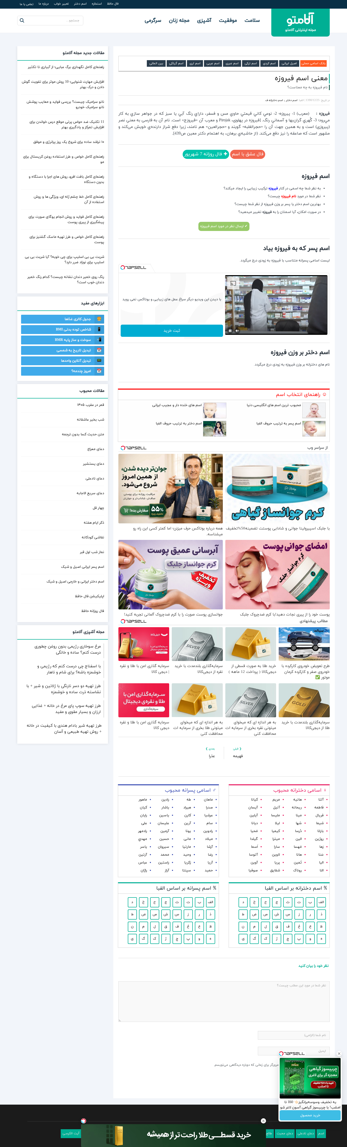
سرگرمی (153, 20)
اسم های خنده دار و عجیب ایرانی (177, 405)
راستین (163, 862)
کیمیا (276, 831)
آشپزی (204, 20)
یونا (188, 831)
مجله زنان (179, 20)
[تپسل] (122, 267)
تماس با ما (27, 4)
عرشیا (208, 815)
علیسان (163, 823)
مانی (187, 839)
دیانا (254, 823)
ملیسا (275, 815)
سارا (277, 846)
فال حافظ (113, 4)
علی (144, 823)
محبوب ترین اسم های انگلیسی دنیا (274, 405)
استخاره (97, 4)
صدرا (209, 807)
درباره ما (44, 4)
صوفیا (253, 870)
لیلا (277, 823)
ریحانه (297, 807)
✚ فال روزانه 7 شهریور (205, 154)
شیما (320, 823)
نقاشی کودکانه (93, 537)
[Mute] (237, 331)
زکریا (187, 862)
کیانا (254, 799)
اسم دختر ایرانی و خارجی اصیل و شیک (75, 581)
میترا (276, 839)
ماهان (208, 799)
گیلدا (254, 839)
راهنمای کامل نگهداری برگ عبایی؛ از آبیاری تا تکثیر (66, 67)
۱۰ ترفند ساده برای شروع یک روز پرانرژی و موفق (68, 142)
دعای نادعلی (95, 478)
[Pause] (230, 331)
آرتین (143, 854)
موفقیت (228, 20)
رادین (165, 799)
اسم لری (195, 63)
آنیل (276, 807)
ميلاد (209, 839)
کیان (143, 807)
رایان (143, 815)
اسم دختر (80, 4)
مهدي (142, 839)
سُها (299, 823)
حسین (164, 839)
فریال (320, 815)
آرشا (210, 846)
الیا (321, 862)
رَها (321, 846)
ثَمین (298, 862)
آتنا (321, 799)
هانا (299, 854)
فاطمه (319, 807)
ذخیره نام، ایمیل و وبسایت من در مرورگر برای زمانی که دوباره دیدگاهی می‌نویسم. (269, 1065)
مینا (299, 815)
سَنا (321, 854)
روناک (297, 870)
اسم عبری (232, 63)
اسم (321, 1133)
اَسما (254, 846)
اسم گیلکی (176, 63)
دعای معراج (95, 449)
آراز (167, 870)
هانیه (297, 799)
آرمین (165, 831)
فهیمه (238, 756)
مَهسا (298, 846)
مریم (276, 799)
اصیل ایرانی (289, 63)
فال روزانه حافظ (92, 611)
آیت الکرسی (71, 1133)
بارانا (320, 831)
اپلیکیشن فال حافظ (89, 596)
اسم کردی (269, 63)
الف (321, 902)
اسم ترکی (251, 63)
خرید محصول (310, 1115)
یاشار (165, 807)
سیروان (163, 846)
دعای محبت (285, 1133)
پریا (277, 862)
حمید (209, 870)
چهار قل (98, 508)
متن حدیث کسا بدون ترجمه (83, 434)
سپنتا (186, 870)
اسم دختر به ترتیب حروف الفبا (179, 423)
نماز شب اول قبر (92, 552)
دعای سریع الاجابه (90, 493)
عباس (142, 862)
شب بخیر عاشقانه (90, 419)
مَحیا (254, 831)
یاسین (164, 815)
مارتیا (186, 846)
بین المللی (156, 63)
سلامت (252, 20)
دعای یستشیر (93, 463)
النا (322, 870)
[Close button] (263, 1120)
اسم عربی (213, 63)
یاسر (143, 846)
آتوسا (253, 854)
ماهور (143, 799)
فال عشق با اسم (247, 154)
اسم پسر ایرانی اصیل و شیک (82, 566)
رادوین (208, 831)
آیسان (253, 807)
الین (299, 839)
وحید (187, 854)
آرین (187, 823)
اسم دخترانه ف (274, 100)
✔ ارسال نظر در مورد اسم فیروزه (224, 226)
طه (189, 799)
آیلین (254, 815)
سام (210, 823)
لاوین (276, 854)
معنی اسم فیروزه (301, 78)
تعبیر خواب (61, 4)
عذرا (212, 756)
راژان (144, 870)
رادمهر (142, 831)
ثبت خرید (172, 331)
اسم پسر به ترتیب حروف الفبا (278, 423)
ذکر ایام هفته (94, 522)
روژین (319, 839)
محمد (165, 854)
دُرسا (298, 831)
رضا (210, 854)
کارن (187, 815)
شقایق (275, 870)
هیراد (187, 807)
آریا (210, 862)
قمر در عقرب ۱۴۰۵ (90, 405)
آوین (254, 862)
